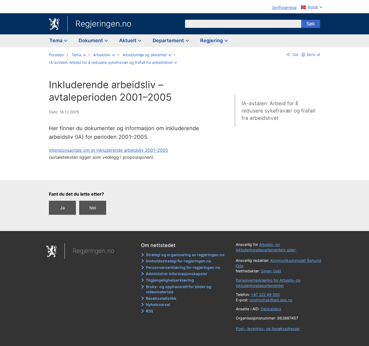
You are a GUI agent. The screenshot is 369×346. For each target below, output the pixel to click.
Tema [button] (56, 40)
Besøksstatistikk (161, 298)
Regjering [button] (212, 40)
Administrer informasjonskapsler (176, 273)
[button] (79, 55)
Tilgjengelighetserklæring (170, 280)
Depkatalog (271, 309)
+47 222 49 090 (265, 294)
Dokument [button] (91, 40)
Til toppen (127, 172)
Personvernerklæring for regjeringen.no (183, 267)
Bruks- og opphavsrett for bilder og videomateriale (178, 289)
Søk (310, 24)
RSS (149, 311)
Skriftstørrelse (284, 7)
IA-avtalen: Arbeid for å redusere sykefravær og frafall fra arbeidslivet (278, 110)
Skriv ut (313, 54)
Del (294, 54)
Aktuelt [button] (128, 40)
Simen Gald (271, 271)
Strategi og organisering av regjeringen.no (185, 254)
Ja (62, 207)
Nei (92, 207)
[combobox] (243, 24)
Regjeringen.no (103, 23)
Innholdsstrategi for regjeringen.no (178, 261)
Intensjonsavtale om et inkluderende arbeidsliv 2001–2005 (108, 150)
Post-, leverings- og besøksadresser (268, 328)
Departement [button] (169, 40)
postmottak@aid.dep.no (271, 300)
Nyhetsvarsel (158, 304)
